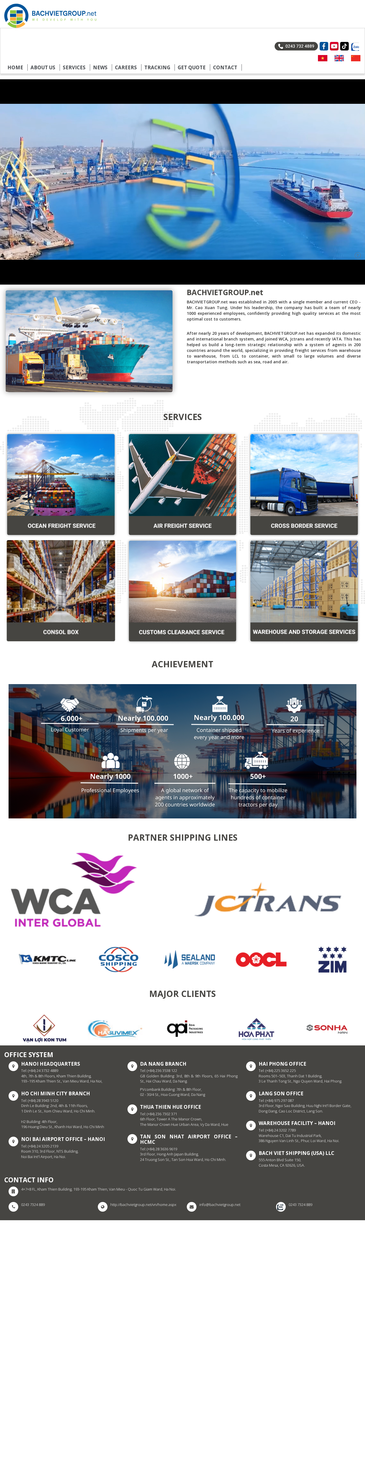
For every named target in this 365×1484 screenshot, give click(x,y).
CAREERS (126, 67)
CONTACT (225, 67)
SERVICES (74, 67)
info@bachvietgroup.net (219, 1204)
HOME (15, 67)
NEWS (100, 67)
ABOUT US (43, 67)
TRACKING (157, 67)
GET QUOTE (192, 67)
